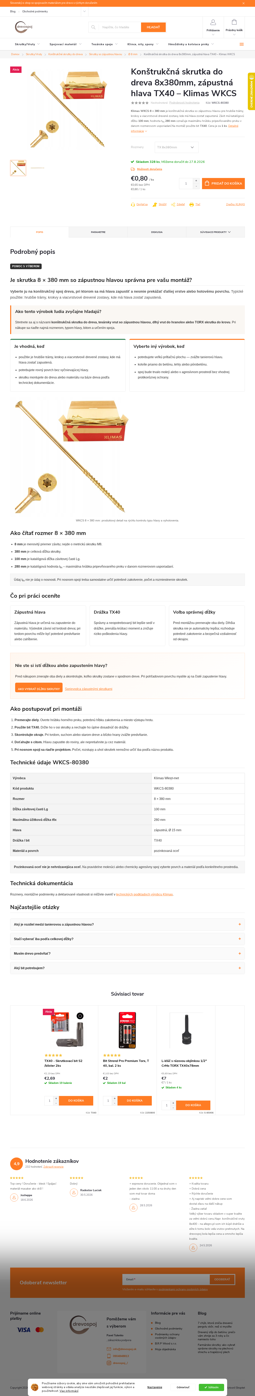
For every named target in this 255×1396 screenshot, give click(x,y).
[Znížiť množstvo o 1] (196, 186)
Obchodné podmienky (35, 11)
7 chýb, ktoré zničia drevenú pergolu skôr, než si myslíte (215, 1325)
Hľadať (153, 27)
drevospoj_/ (120, 1363)
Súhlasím (213, 1387)
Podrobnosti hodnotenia (184, 103)
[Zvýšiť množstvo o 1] (196, 181)
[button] (56, 1098)
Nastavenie (154, 1387)
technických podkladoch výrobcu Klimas (144, 894)
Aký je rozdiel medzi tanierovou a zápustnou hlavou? (54, 924)
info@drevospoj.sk (124, 1349)
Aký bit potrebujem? (29, 968)
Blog (13, 11)
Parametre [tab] (98, 232)
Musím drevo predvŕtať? (32, 953)
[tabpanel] (69, 1060)
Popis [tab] (39, 232)
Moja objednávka (165, 1349)
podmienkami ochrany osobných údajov (183, 1289)
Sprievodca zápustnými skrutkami (88, 689)
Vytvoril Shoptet (235, 1388)
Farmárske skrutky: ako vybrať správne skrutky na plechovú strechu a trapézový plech (216, 1348)
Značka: (235, 204)
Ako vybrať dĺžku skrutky (39, 689)
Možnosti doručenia (149, 169)
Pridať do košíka (227, 183)
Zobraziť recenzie (53, 1167)
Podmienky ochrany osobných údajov (167, 1336)
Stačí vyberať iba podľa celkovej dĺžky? (44, 939)
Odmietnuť (183, 1387)
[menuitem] (27, 44)
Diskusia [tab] (157, 232)
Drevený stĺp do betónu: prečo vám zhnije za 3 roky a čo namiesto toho (216, 1335)
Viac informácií (69, 1391)
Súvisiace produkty (213, 232)
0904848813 (121, 1356)
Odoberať (222, 1279)
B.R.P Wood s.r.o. (166, 1343)
